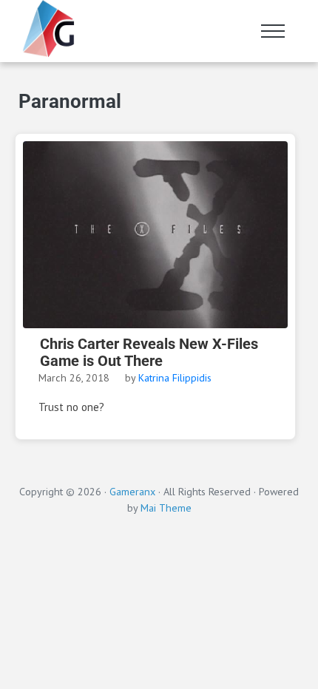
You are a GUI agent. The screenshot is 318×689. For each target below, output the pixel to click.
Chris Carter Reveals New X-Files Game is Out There (149, 353)
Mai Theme (166, 507)
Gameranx (132, 491)
